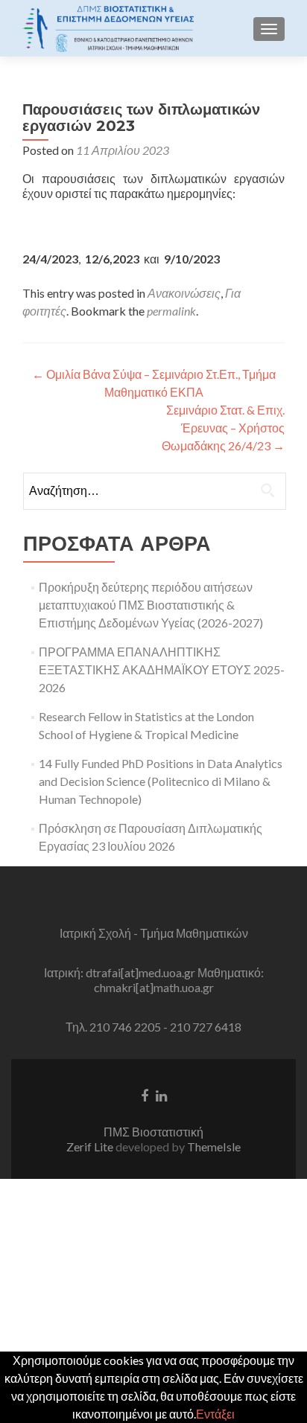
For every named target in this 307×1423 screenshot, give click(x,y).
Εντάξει (215, 1414)
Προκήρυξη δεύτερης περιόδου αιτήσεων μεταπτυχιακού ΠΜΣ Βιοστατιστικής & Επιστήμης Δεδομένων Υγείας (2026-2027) (151, 605)
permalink (171, 311)
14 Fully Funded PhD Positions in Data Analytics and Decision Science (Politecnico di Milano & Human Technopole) (160, 781)
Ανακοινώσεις (184, 293)
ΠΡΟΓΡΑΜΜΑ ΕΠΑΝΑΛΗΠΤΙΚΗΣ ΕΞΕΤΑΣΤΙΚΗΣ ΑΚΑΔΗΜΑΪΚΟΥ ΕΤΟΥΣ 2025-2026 (162, 669)
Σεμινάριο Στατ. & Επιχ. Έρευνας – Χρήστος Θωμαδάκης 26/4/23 (223, 428)
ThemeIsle (214, 1146)
